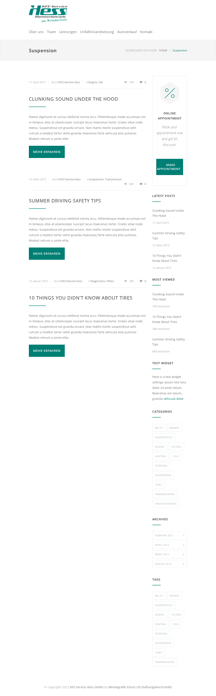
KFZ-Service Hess (69, 82)
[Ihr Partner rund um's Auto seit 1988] (48, 13)
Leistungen (68, 31)
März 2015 (169, 554)
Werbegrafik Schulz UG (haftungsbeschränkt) (140, 687)
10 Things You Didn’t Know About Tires (80, 297)
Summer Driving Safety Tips (65, 200)
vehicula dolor (174, 399)
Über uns (36, 31)
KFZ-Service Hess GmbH (86, 687)
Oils (100, 82)
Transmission (113, 179)
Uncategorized (166, 503)
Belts (159, 427)
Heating (160, 456)
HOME (163, 50)
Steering (161, 465)
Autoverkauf (127, 31)
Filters (110, 281)
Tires (158, 484)
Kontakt (146, 31)
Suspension (96, 179)
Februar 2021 (169, 535)
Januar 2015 (169, 563)
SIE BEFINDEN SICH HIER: (141, 50)
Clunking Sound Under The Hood (73, 99)
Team (51, 31)
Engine (93, 82)
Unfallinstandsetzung (97, 31)
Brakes (174, 427)
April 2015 (169, 544)
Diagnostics (98, 281)
